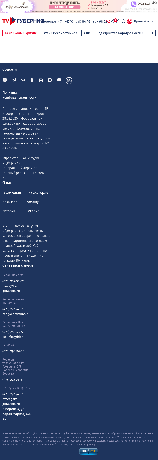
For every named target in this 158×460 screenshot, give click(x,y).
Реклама (33, 211)
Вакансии (9, 202)
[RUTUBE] (41, 80)
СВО (87, 33)
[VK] (23, 80)
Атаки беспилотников (60, 33)
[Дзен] (4, 80)
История (9, 211)
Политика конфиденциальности (19, 95)
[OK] (32, 80)
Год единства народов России (120, 33)
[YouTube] (59, 80)
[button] (152, 33)
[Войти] (118, 21)
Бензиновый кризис (21, 33)
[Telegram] (14, 80)
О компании (11, 193)
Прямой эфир (145, 21)
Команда (33, 202)
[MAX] (50, 80)
